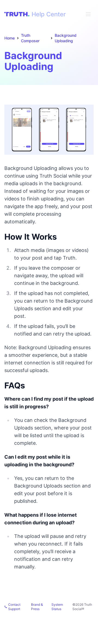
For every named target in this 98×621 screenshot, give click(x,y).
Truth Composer (30, 38)
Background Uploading (65, 38)
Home (9, 38)
